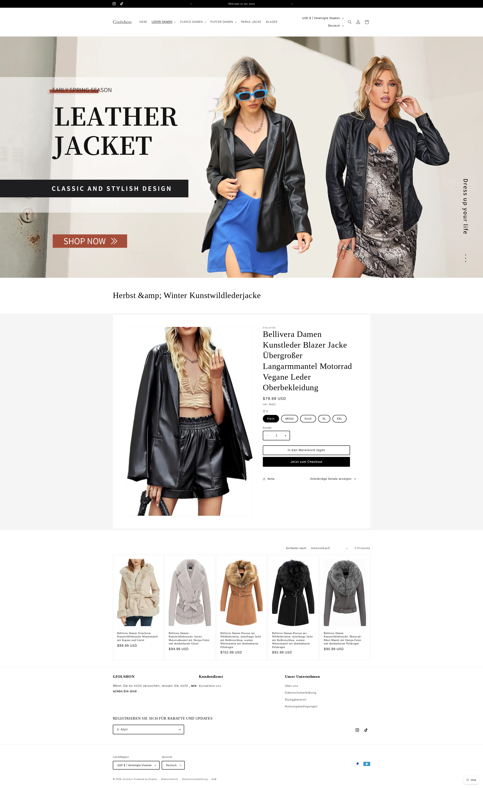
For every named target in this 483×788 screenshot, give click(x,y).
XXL (339, 418)
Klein (271, 418)
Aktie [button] (271, 478)
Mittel (289, 418)
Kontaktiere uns (210, 686)
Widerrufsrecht (169, 779)
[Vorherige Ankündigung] (191, 4)
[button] (163, 22)
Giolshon (128, 779)
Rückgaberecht (295, 699)
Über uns (291, 686)
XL (324, 418)
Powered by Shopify (145, 779)
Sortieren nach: (296, 548)
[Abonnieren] (179, 729)
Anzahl (267, 427)
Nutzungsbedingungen (301, 706)
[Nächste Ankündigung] (292, 4)
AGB (214, 779)
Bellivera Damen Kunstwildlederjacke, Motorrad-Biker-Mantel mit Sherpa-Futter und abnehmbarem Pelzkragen (343, 638)
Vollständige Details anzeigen (331, 478)
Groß (308, 418)
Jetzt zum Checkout (306, 462)
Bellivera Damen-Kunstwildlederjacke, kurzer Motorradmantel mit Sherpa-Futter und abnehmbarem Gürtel (189, 638)
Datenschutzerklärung (300, 692)
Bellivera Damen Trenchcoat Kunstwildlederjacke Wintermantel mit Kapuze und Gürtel (137, 637)
